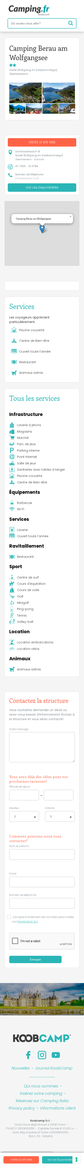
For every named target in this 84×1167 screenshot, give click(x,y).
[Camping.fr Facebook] (28, 1055)
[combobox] (24, 816)
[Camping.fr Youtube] (55, 1055)
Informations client (58, 1108)
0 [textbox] (51, 816)
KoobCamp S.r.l (28, 921)
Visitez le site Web (21, 1159)
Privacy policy (22, 1108)
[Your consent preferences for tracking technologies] (76, 1159)
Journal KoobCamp (53, 1068)
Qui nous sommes (41, 1086)
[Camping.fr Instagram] (42, 1055)
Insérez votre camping (41, 1093)
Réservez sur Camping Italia (42, 1100)
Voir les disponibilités (60, 1159)
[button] (42, 229)
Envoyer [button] (35, 959)
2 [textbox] (15, 816)
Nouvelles (21, 1068)
